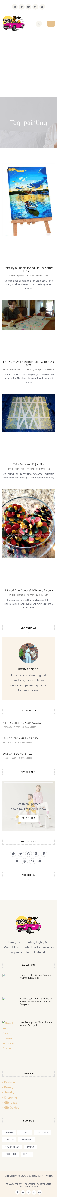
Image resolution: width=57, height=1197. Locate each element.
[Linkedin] (44, 854)
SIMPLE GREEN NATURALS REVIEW (20, 738)
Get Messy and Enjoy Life (28, 464)
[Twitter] (21, 7)
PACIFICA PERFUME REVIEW (17, 753)
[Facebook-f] (17, 1192)
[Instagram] (35, 7)
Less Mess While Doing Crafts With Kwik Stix (28, 363)
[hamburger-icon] (51, 24)
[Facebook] (15, 7)
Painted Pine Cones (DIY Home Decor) (28, 590)
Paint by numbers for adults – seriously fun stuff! (28, 269)
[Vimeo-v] (17, 861)
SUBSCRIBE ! (28, 818)
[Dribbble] (25, 861)
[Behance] (32, 861)
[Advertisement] (28, 67)
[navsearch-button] (39, 24)
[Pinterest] (42, 7)
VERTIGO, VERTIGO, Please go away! (22, 722)
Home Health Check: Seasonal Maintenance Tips (36, 976)
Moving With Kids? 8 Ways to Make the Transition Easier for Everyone (36, 1001)
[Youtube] (28, 7)
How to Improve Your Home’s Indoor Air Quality (36, 1023)
